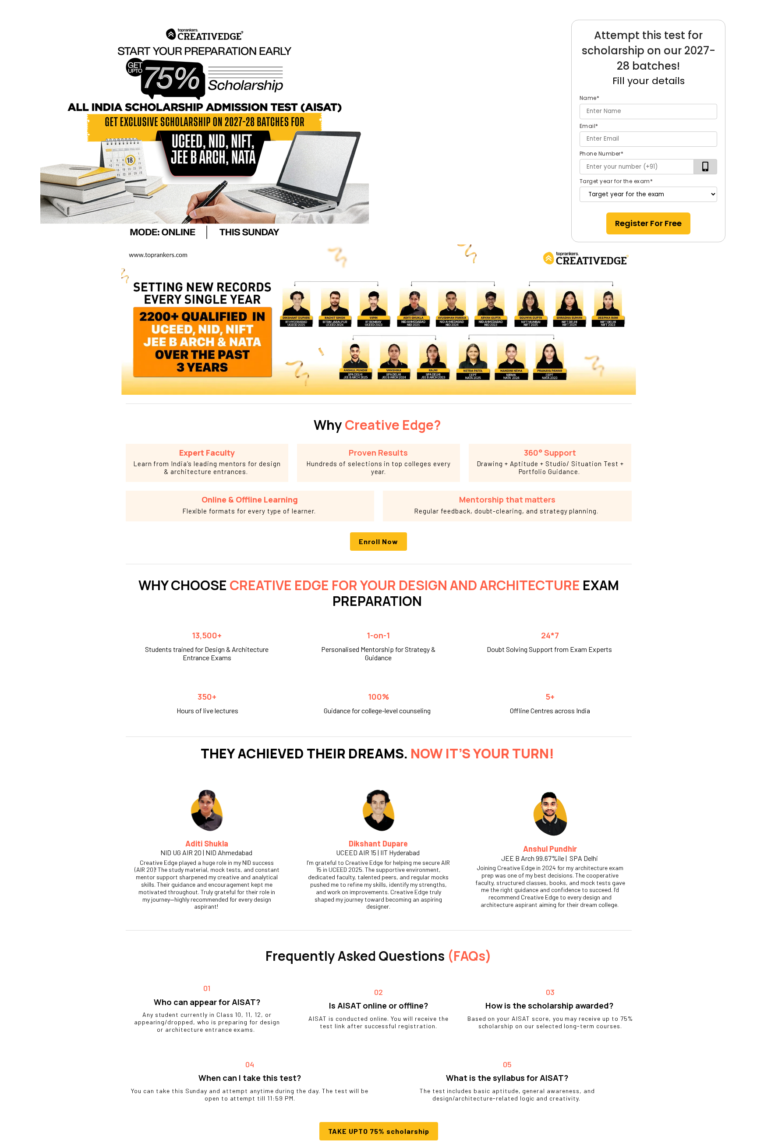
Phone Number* (602, 153)
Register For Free (648, 223)
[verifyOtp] (706, 166)
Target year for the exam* (616, 181)
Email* (589, 126)
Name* (590, 98)
